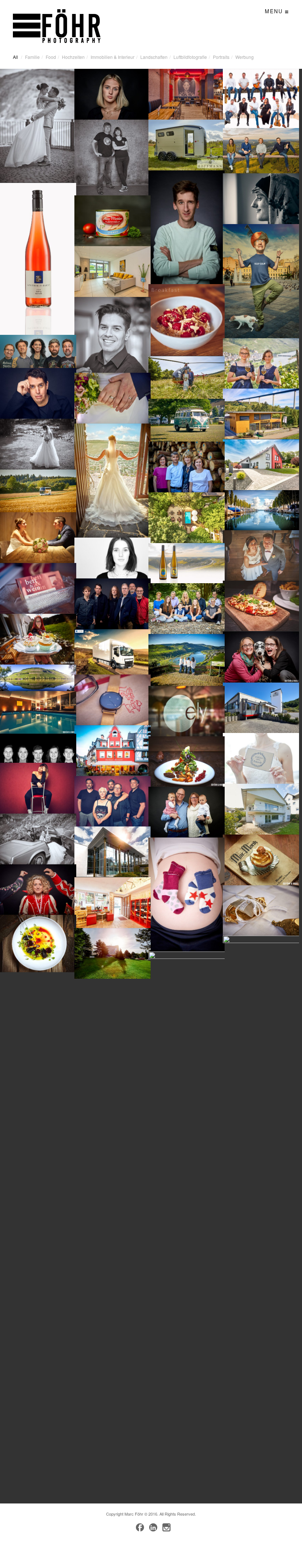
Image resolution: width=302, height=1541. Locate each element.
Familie (32, 57)
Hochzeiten (73, 57)
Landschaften (154, 57)
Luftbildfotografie (190, 57)
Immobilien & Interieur (112, 57)
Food (51, 57)
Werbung (244, 57)
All (15, 57)
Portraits (221, 57)
